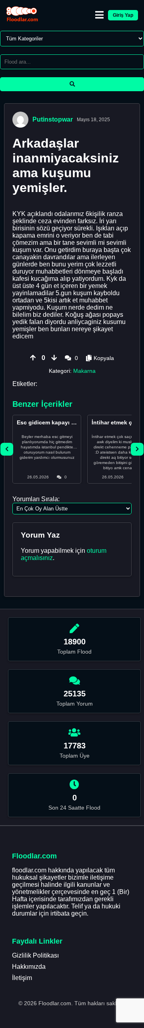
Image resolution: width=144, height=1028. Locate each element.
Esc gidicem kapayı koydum (55, 422)
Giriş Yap (123, 15)
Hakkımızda (29, 966)
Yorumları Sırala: (36, 499)
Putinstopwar (52, 119)
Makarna (84, 371)
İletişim (22, 977)
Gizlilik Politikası (35, 955)
